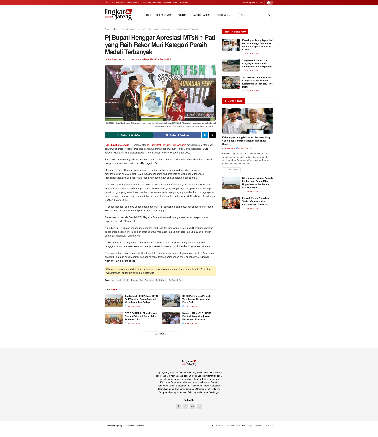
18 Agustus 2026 (191, 323)
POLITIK (182, 14)
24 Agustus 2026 (133, 306)
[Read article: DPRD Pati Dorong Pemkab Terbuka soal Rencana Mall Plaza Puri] (171, 300)
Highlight (154, 59)
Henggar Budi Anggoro (174, 145)
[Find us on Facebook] (178, 406)
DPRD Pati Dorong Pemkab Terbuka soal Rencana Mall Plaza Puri (196, 299)
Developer (269, 425)
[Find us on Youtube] (192, 406)
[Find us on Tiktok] (199, 406)
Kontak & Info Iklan (134, 2)
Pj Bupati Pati (154, 145)
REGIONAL (222, 14)
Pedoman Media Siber (152, 2)
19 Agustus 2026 (133, 323)
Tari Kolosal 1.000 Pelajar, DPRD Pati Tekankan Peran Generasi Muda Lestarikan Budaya (141, 299)
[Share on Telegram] (205, 135)
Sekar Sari (230, 148)
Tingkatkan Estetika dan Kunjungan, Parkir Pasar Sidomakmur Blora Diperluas (257, 63)
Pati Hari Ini (165, 59)
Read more (231, 169)
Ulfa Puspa (112, 59)
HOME (148, 14)
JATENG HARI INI (201, 14)
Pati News (161, 280)
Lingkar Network (255, 425)
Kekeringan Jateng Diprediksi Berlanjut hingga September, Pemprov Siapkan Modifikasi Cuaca (257, 45)
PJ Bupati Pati (175, 280)
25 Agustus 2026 (245, 148)
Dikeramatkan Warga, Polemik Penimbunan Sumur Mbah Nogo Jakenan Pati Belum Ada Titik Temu (257, 182)
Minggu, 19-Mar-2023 (132, 59)
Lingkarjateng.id (117, 425)
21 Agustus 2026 (191, 306)
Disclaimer (183, 2)
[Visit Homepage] (118, 14)
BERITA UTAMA (163, 14)
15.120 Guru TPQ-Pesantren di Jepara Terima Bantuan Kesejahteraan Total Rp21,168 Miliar (257, 82)
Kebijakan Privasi (170, 2)
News (115, 29)
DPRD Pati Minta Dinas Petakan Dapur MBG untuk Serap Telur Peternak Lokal (141, 316)
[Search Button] (270, 15)
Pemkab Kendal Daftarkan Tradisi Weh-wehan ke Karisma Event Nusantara (255, 201)
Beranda (108, 29)
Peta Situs (109, 2)
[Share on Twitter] (212, 135)
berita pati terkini (120, 280)
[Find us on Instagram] (185, 406)
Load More (160, 334)
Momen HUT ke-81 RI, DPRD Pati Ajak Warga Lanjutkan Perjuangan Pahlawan (197, 316)
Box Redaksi (120, 2)
